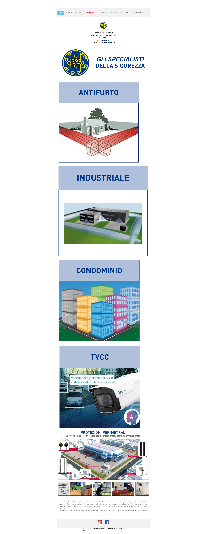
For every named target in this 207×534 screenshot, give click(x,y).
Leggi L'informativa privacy (99, 528)
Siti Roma (127, 530)
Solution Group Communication (115, 530)
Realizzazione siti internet (99, 530)
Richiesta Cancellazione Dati (116, 528)
